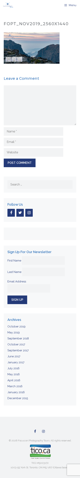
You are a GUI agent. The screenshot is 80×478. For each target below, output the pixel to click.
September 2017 (18, 350)
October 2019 (16, 326)
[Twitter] (20, 213)
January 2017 (15, 362)
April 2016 (13, 380)
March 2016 (15, 386)
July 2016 (13, 368)
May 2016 (13, 374)
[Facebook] (11, 213)
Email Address (16, 281)
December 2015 (17, 398)
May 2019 (13, 332)
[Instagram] (29, 213)
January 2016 (16, 392)
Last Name (14, 272)
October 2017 (16, 344)
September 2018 (18, 338)
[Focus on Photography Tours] (8, 5)
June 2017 (13, 356)
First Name (14, 260)
